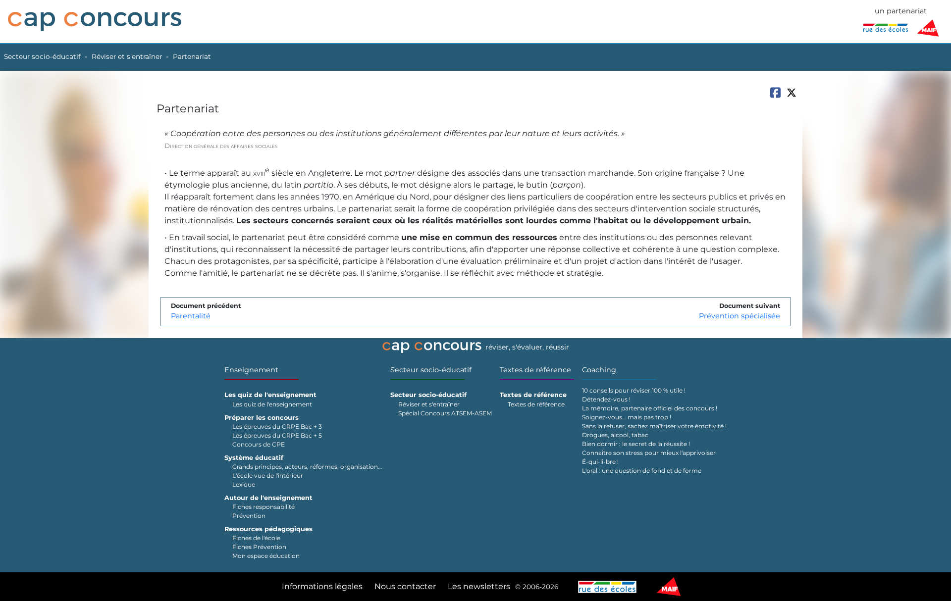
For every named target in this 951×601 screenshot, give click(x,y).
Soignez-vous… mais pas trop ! (626, 417)
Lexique (243, 484)
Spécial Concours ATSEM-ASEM (445, 413)
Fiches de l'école (256, 538)
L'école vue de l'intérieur (267, 475)
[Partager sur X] (791, 93)
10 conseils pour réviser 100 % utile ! (634, 390)
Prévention (248, 515)
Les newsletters (479, 586)
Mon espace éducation (266, 555)
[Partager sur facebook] (775, 93)
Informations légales (322, 586)
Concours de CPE (258, 444)
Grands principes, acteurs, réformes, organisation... (307, 466)
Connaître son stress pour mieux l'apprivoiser (649, 452)
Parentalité (191, 315)
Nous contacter (405, 586)
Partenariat (192, 56)
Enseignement (251, 369)
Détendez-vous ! (606, 399)
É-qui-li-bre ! (600, 461)
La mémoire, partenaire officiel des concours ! (649, 408)
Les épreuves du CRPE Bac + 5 (277, 435)
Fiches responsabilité (263, 506)
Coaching (599, 369)
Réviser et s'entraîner (127, 56)
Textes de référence (535, 369)
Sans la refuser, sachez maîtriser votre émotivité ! (654, 426)
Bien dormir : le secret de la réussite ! (636, 444)
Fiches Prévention (259, 547)
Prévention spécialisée (739, 315)
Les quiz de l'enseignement (272, 404)
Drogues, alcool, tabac (615, 435)
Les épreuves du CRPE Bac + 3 (277, 426)
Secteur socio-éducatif (42, 56)
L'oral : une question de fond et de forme (641, 470)
